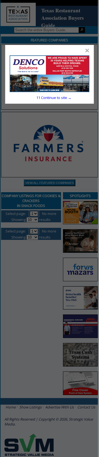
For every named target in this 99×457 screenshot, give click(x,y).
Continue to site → (54, 97)
